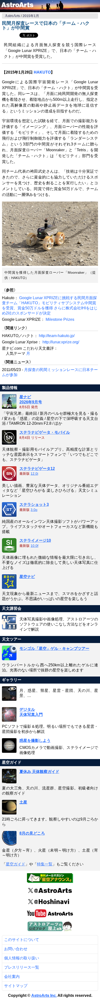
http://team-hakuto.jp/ (57, 336)
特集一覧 (44, 864)
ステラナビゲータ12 (37, 468)
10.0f (34, 546)
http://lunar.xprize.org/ (60, 342)
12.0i (34, 473)
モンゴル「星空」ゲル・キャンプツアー (54, 648)
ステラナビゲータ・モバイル (44, 432)
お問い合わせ (15, 949)
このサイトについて (21, 940)
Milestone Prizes (60, 319)
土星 (23, 802)
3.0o (34, 510)
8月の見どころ (32, 833)
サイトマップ (15, 986)
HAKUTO (42, 72)
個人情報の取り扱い (21, 958)
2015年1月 (31, 16)
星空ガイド (15, 864)
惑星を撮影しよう (34, 740)
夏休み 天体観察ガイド (39, 772)
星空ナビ (27, 577)
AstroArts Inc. (44, 995)
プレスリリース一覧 (21, 967)
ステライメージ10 (35, 540)
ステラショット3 (34, 504)
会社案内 (12, 976)
